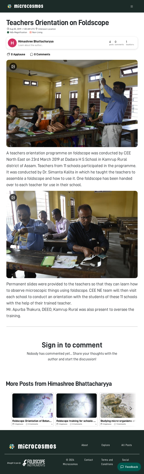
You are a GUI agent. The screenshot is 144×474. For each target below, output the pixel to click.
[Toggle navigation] (131, 6)
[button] (32, 409)
